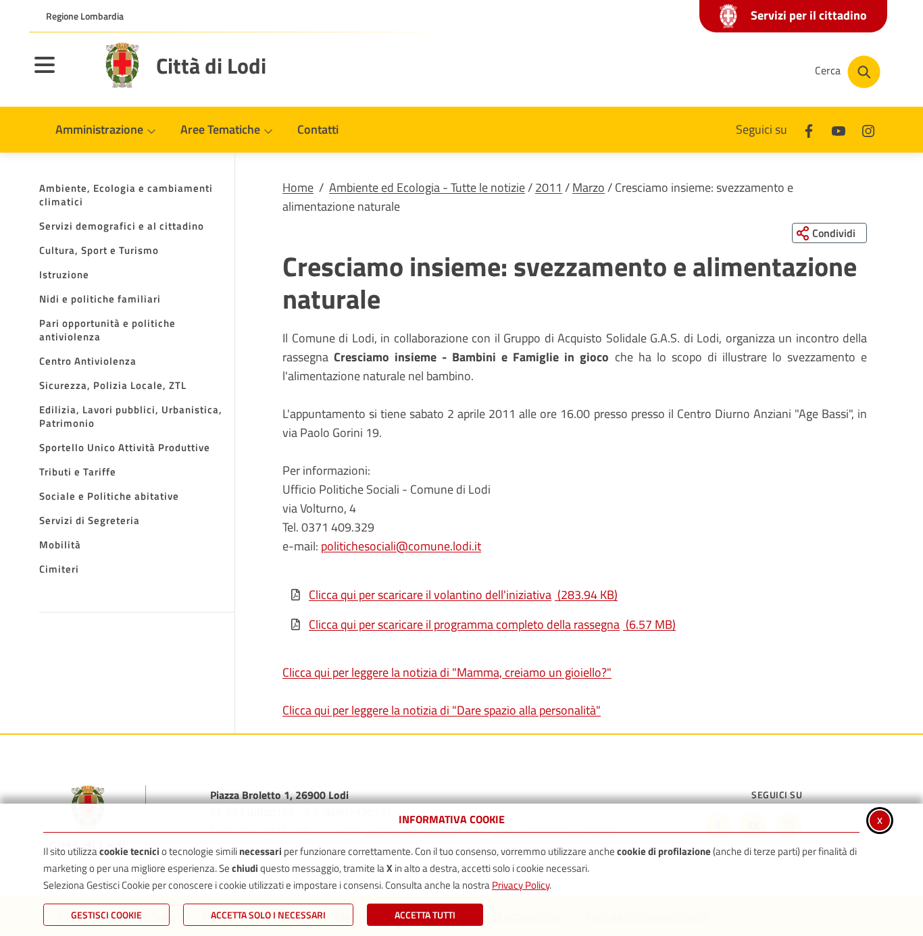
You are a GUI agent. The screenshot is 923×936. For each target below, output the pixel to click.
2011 (548, 187)
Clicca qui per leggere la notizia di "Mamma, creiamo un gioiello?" (447, 672)
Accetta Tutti (425, 915)
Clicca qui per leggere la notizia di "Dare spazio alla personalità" (441, 710)
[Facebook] (809, 129)
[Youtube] (838, 129)
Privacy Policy (520, 885)
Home (298, 187)
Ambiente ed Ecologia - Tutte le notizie (427, 187)
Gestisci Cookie (106, 915)
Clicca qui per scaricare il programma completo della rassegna (492, 624)
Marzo (588, 187)
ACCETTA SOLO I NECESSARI (268, 915)
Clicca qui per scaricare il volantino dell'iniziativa (463, 595)
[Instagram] (868, 129)
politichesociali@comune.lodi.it (401, 546)
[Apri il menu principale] (61, 74)
